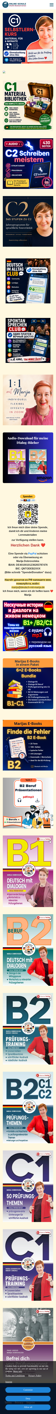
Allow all (28, 1407)
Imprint (8, 1382)
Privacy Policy (34, 1375)
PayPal (32, 553)
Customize (28, 1390)
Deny (28, 1398)
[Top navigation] (51, 5)
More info (17, 1371)
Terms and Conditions (15, 1375)
